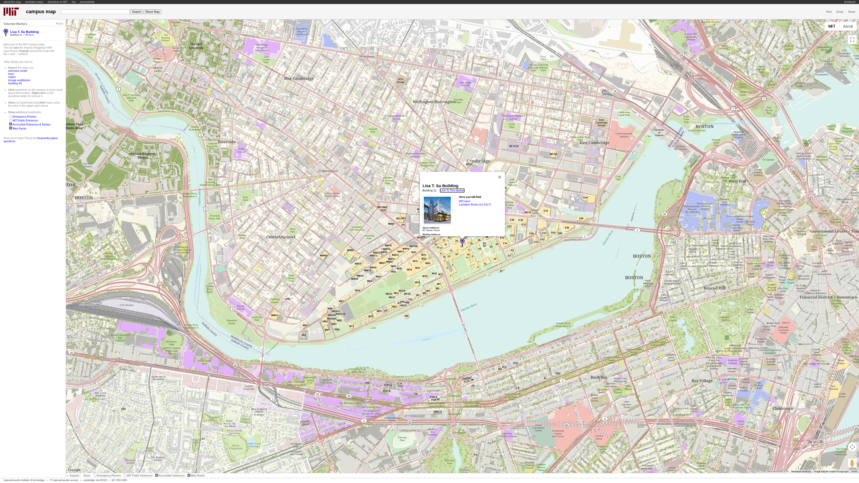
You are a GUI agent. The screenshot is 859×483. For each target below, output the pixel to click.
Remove (30, 35)
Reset (59, 23)
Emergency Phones (108, 475)
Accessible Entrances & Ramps (31, 124)
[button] (462, 242)
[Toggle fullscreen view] (852, 39)
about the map (12, 2)
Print (829, 11)
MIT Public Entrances (139, 475)
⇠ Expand (73, 475)
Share (851, 11)
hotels (12, 77)
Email (839, 11)
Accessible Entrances (171, 475)
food (11, 74)
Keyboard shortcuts (801, 471)
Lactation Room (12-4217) (475, 204)
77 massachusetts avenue (63, 480)
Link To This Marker (452, 190)
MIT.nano (464, 201)
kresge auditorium (19, 80)
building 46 (15, 83)
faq (74, 2)
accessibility (87, 2)
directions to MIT (58, 2)
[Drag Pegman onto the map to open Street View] (852, 463)
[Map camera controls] (852, 447)
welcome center (18, 70)
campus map (41, 11)
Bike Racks (197, 475)
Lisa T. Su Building (24, 32)
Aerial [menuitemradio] (848, 26)
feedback (849, 2)
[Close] (499, 177)
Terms (854, 471)
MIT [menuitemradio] (832, 26)
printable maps (34, 2)
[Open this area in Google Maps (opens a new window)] (74, 470)
